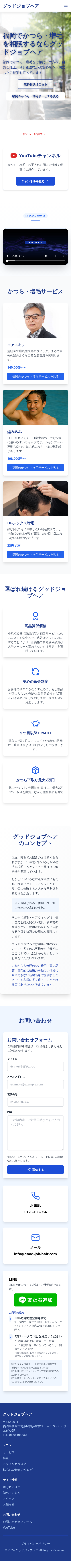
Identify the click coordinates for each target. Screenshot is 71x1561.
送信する (38, 1170)
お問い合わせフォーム (17, 1522)
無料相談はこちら (35, 84)
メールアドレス (16, 1076)
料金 (6, 1458)
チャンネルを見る (33, 181)
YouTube (9, 1528)
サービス (9, 1452)
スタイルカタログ (14, 1464)
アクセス (9, 1499)
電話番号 (12, 1094)
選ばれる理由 (11, 1487)
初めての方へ (11, 1493)
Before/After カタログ (18, 1470)
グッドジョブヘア (21, 6)
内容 (9, 1112)
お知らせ (9, 1504)
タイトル (12, 1058)
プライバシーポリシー (35, 1544)
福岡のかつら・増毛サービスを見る (35, 96)
